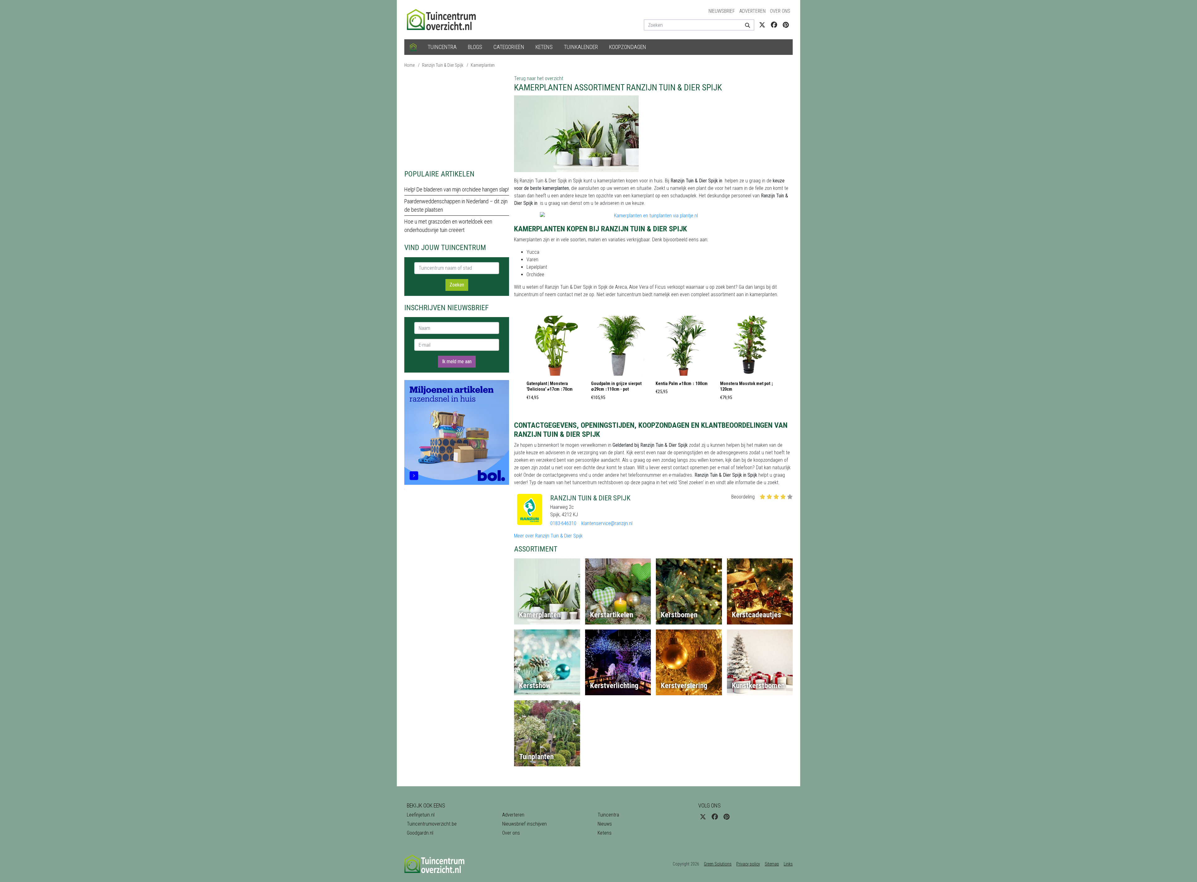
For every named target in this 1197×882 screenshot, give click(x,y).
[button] (556, 360)
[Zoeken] (745, 25)
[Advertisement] (456, 118)
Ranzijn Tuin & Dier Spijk (442, 65)
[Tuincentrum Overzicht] (444, 19)
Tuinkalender (581, 47)
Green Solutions (718, 863)
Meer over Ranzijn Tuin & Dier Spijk (548, 536)
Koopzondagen (627, 47)
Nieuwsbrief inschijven (524, 824)
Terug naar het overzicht (538, 78)
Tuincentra (442, 47)
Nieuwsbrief (722, 11)
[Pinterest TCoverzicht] (785, 25)
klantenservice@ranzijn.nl (606, 523)
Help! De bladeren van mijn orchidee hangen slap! (456, 189)
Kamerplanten (483, 65)
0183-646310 (563, 523)
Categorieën (508, 47)
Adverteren (752, 11)
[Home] (413, 47)
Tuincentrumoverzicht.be (432, 824)
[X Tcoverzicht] (762, 25)
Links (788, 863)
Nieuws (605, 824)
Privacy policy (748, 863)
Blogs (475, 47)
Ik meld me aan (457, 361)
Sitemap (772, 863)
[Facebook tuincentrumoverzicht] (774, 25)
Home (409, 65)
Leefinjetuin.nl (421, 815)
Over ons (780, 11)
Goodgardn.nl (420, 833)
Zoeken (456, 285)
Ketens (544, 47)
